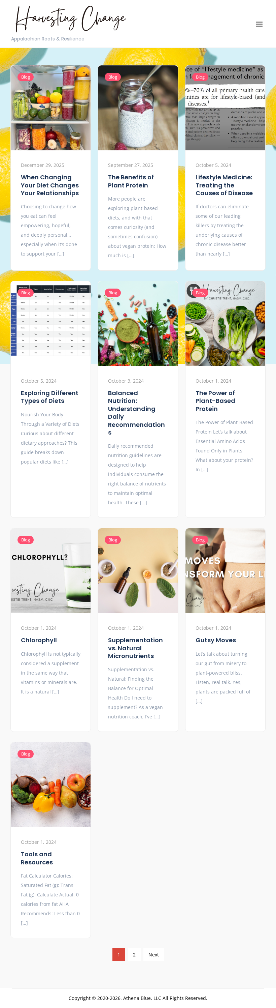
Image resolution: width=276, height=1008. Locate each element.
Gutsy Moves (216, 640)
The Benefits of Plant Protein (131, 181)
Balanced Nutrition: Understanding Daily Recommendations (136, 413)
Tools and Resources (37, 858)
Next (153, 954)
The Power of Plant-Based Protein (215, 401)
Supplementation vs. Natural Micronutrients (135, 648)
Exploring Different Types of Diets (49, 397)
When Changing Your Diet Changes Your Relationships (50, 185)
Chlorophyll (39, 640)
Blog (25, 77)
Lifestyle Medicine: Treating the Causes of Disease (224, 185)
